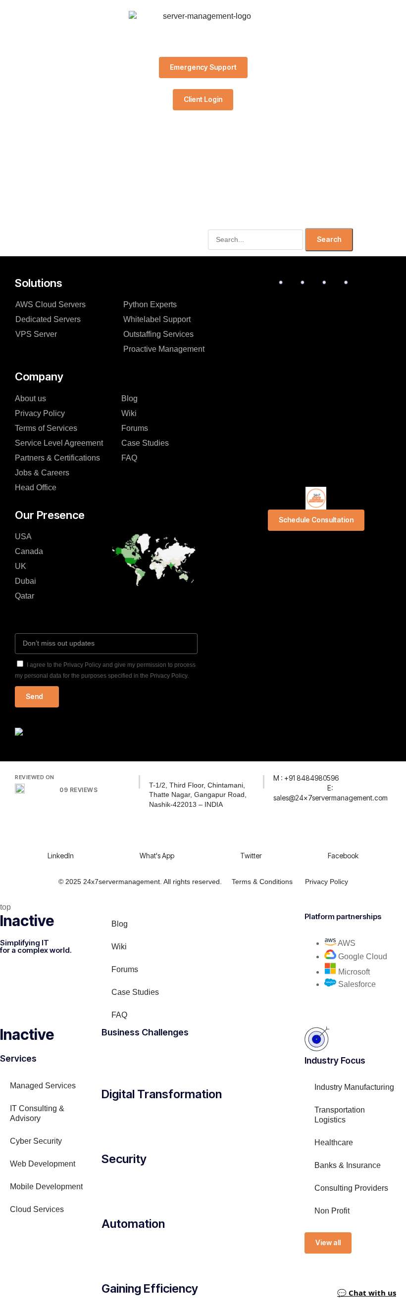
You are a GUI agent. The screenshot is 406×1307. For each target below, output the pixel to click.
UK (20, 566)
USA (23, 536)
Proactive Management (163, 349)
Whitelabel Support (157, 319)
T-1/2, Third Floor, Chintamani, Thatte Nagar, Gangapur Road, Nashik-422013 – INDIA (198, 794)
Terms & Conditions (262, 882)
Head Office (35, 487)
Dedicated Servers (48, 319)
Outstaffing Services (158, 334)
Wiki (129, 413)
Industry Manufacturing (354, 1087)
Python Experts (155, 304)
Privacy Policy (40, 413)
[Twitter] (246, 834)
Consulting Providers (351, 1188)
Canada (29, 551)
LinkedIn (61, 855)
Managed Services (43, 1085)
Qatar (24, 596)
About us (30, 398)
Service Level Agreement (59, 443)
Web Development (42, 1164)
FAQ (129, 458)
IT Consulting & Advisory (37, 1113)
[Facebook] (334, 834)
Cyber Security (36, 1141)
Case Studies (145, 443)
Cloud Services (37, 1209)
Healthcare (333, 1142)
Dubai (25, 581)
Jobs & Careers (42, 472)
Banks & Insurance (347, 1165)
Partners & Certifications (57, 458)
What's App (157, 855)
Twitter (251, 855)
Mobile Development (46, 1186)
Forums (134, 428)
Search (329, 239)
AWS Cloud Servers (50, 304)
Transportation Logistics (339, 1115)
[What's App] (146, 834)
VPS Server (36, 334)
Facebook (343, 855)
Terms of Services (46, 428)
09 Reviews (78, 790)
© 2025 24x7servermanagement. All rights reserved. (140, 882)
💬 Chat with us (366, 1292)
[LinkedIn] (53, 834)
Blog (129, 398)
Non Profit (332, 1211)
